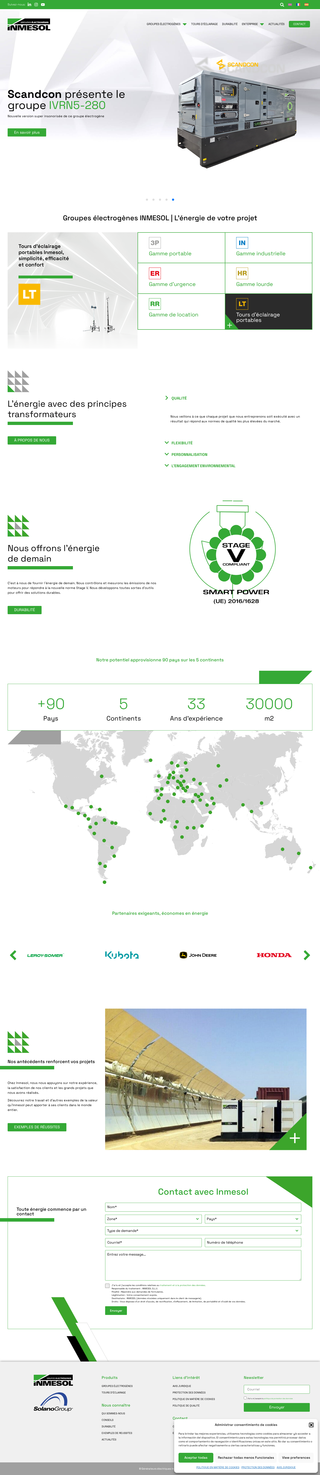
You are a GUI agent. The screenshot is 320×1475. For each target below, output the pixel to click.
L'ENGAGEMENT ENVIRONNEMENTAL (204, 465)
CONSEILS (107, 1419)
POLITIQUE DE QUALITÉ (186, 1405)
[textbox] (149, 1219)
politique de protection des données (278, 1398)
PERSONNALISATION (189, 454)
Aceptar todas (195, 1457)
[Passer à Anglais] (290, 4)
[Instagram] (36, 5)
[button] (311, 1425)
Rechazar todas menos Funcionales (246, 1457)
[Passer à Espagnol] (306, 4)
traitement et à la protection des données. (183, 1285)
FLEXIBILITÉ (182, 443)
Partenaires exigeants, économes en (160, 913)
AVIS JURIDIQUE (286, 1467)
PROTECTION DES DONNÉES (258, 1467)
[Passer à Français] (298, 4)
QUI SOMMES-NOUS (113, 1413)
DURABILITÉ (109, 1426)
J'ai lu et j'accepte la (270, 1398)
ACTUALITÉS (109, 1439)
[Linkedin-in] (29, 5)
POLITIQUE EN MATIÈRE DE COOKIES (217, 1467)
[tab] (183, 247)
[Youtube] (43, 5)
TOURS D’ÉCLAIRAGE (114, 1392)
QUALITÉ (179, 398)
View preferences (296, 1457)
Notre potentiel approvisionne (160, 660)
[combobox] (153, 1219)
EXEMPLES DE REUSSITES (117, 1433)
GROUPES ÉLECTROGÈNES (117, 1386)
